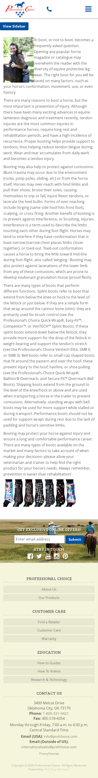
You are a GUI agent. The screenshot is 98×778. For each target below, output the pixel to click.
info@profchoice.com (60, 736)
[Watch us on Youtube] (48, 556)
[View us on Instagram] (56, 556)
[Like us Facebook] (30, 556)
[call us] (49, 9)
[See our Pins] (65, 556)
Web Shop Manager (56, 769)
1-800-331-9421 (56, 713)
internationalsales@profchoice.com (49, 747)
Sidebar (19, 26)
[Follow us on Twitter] (39, 556)
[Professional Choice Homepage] (19, 9)
